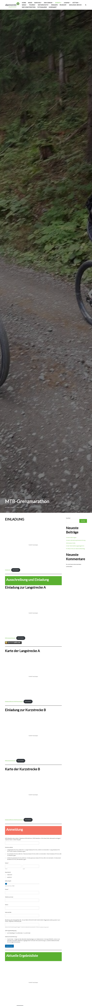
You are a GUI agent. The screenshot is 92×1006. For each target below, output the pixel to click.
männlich (9, 874)
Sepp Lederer (10, 507)
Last (24, 868)
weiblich (9, 877)
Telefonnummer (9, 897)
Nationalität (8, 912)
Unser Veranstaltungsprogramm (75, 546)
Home (24, 3)
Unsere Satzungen (71, 537)
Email (7, 889)
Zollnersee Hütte (70, 543)
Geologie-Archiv (75, 5)
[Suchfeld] (85, 4)
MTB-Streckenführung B (10, 760)
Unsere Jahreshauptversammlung (75, 540)
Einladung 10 (7, 569)
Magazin (54, 5)
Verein (6, 904)
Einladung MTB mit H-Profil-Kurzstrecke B (14, 701)
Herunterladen (16, 569)
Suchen (68, 518)
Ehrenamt (53, 7)
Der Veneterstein (28, 7)
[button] (41, 2)
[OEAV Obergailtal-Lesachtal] (12, 4)
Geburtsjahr (8, 881)
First (6, 868)
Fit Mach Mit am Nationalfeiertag (75, 548)
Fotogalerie (42, 7)
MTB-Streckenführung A (10, 638)
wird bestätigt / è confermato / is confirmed (18, 933)
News (30, 3)
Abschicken (9, 946)
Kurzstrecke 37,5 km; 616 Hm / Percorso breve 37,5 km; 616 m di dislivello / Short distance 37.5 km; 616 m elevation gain (34, 854)
